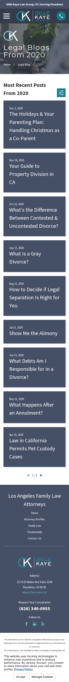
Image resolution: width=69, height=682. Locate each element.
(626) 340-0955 (34, 608)
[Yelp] (43, 624)
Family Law (34, 525)
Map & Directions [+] (34, 592)
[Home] (33, 16)
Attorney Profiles (34, 519)
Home (34, 513)
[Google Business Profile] (35, 624)
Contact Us (34, 538)
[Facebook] (27, 624)
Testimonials (34, 532)
